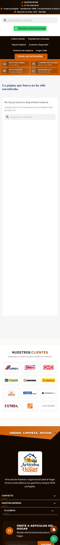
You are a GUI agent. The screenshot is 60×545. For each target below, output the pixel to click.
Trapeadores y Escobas (38, 39)
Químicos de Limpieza (23, 50)
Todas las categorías (30, 56)
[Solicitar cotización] (54, 530)
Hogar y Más (41, 50)
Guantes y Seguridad (38, 44)
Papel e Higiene (19, 44)
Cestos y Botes (18, 39)
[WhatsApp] (54, 539)
